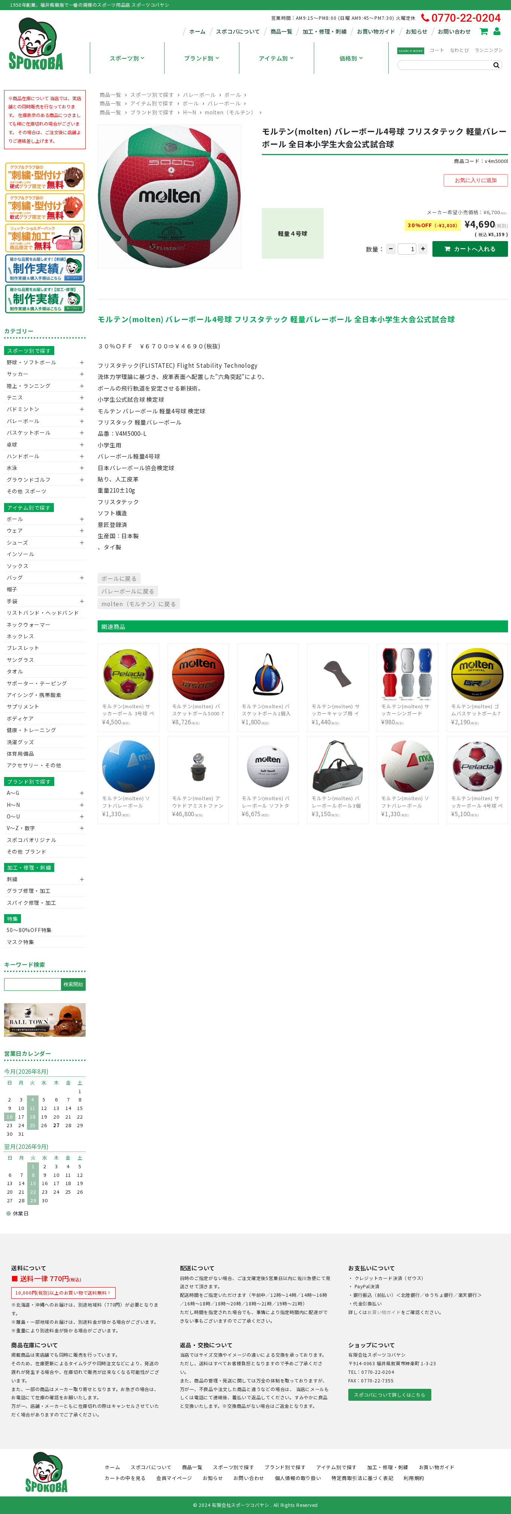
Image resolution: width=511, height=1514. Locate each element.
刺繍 (12, 879)
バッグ (15, 577)
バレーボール (199, 94)
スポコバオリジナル (31, 840)
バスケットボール (29, 432)
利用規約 (414, 1477)
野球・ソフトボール (31, 362)
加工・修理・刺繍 (325, 31)
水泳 (12, 467)
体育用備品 (20, 753)
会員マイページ (174, 1477)
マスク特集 (20, 942)
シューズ (17, 542)
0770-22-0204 (466, 18)
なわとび (459, 50)
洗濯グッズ (20, 742)
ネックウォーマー (29, 624)
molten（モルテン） (230, 112)
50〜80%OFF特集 (29, 930)
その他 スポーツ (27, 491)
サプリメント (23, 706)
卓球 (12, 444)
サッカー (18, 373)
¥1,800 (266, 714)
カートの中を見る (125, 1477)
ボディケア (20, 718)
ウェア (15, 530)
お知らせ (417, 31)
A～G (13, 792)
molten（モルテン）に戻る (138, 603)
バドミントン (23, 409)
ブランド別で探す (152, 112)
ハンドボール (23, 456)
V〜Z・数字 (21, 828)
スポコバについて (238, 31)
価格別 (348, 58)
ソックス (18, 566)
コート (437, 50)
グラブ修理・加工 (29, 890)
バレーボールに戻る (127, 591)
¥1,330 (126, 806)
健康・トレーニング (31, 730)
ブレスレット (23, 647)
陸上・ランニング (29, 385)
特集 (12, 918)
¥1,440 (336, 714)
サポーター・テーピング (37, 683)
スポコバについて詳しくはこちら (389, 1394)
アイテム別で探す (152, 103)
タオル (15, 671)
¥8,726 (198, 714)
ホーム (197, 31)
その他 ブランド (27, 851)
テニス (15, 397)
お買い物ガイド (376, 31)
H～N (189, 112)
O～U (13, 816)
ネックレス (20, 636)
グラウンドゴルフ (29, 479)
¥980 (405, 714)
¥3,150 (336, 806)
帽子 (12, 589)
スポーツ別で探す (152, 94)
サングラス (20, 659)
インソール (20, 554)
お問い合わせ (454, 31)
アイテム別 (273, 58)
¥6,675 (266, 806)
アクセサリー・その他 (34, 765)
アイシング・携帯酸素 (34, 695)
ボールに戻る (119, 578)
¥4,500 (128, 714)
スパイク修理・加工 (31, 902)
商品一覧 (281, 31)
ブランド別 (199, 58)
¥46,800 (198, 806)
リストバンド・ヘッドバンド (40, 612)
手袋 (12, 601)
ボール (232, 94)
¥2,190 (476, 714)
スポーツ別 (124, 58)
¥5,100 (477, 806)
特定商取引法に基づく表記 (362, 1477)
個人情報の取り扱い (298, 1477)
